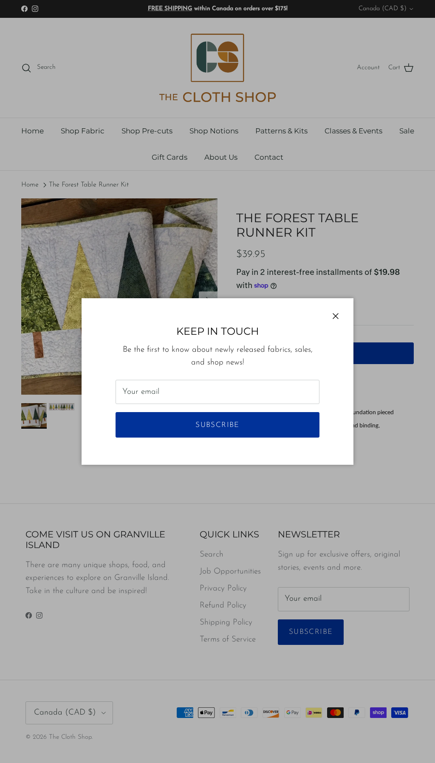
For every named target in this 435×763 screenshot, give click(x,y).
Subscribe (217, 425)
